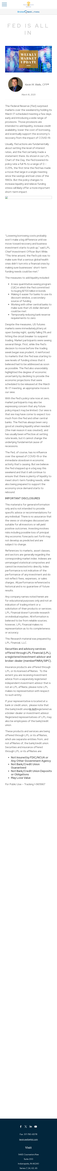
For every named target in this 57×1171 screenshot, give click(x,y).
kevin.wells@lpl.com (28, 1139)
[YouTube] (36, 1126)
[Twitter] (26, 1126)
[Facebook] (21, 1126)
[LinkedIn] (31, 1126)
